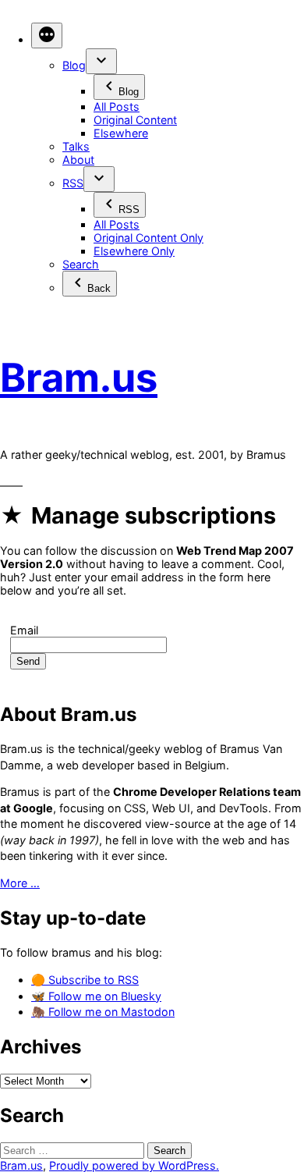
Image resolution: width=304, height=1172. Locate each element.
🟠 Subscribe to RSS (85, 979)
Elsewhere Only (134, 250)
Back (99, 288)
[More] (46, 35)
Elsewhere (121, 133)
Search (80, 264)
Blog (74, 65)
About (78, 159)
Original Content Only (148, 237)
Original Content (135, 119)
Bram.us (78, 377)
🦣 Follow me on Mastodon (103, 1011)
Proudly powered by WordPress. (134, 1165)
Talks (76, 146)
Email (24, 630)
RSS (72, 183)
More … (20, 883)
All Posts (117, 106)
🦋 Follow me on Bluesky (96, 996)
